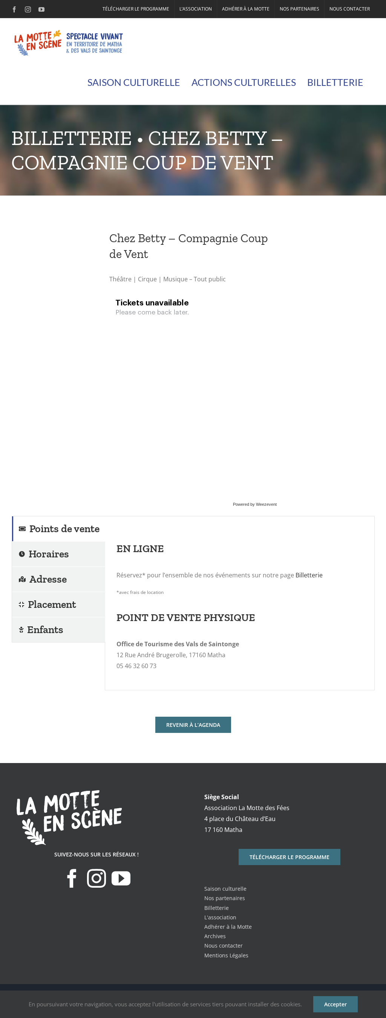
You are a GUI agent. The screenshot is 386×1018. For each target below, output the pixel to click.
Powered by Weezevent (255, 504)
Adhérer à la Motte (228, 926)
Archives (215, 936)
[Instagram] (96, 878)
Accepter (335, 1004)
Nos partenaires (224, 898)
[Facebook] (72, 878)
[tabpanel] (240, 603)
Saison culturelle (225, 888)
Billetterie (309, 575)
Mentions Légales (226, 955)
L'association (220, 917)
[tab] (58, 528)
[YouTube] (121, 878)
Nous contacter (223, 945)
